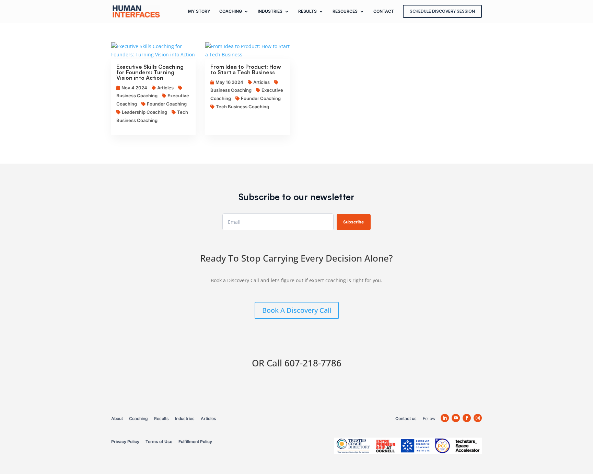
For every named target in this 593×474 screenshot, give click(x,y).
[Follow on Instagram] (478, 418)
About (117, 418)
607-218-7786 (312, 363)
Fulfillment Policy (195, 441)
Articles (165, 87)
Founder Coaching (167, 104)
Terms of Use (159, 441)
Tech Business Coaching (242, 106)
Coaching (138, 418)
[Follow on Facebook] (467, 418)
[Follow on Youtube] (456, 418)
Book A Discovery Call (296, 310)
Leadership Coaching (144, 112)
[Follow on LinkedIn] (445, 418)
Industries (185, 418)
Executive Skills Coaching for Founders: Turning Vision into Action (150, 72)
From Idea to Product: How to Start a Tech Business (245, 69)
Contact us (406, 418)
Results (161, 418)
